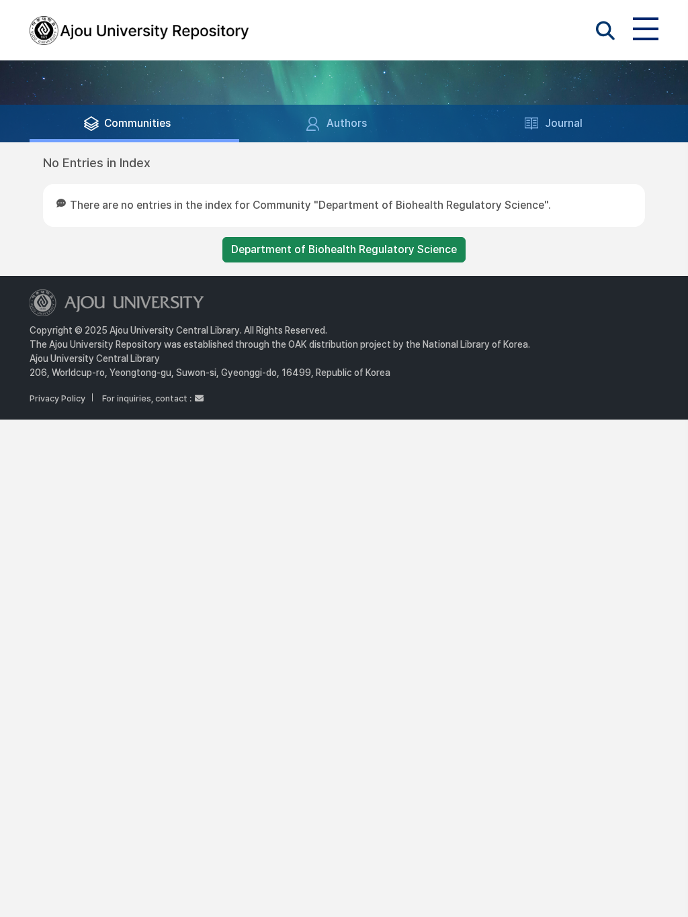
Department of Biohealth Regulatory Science (344, 249)
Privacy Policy (57, 398)
